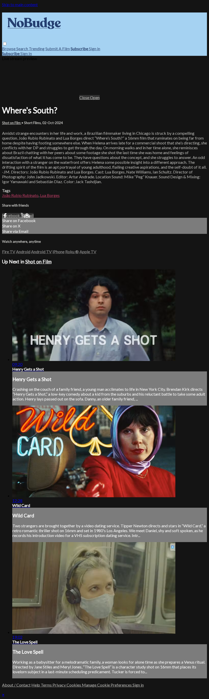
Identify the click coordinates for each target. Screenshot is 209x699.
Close (84, 97)
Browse (9, 48)
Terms (47, 684)
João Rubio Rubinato (20, 195)
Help (36, 684)
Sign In (26, 53)
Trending (37, 48)
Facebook (11, 215)
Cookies (74, 684)
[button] (4, 43)
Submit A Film (57, 48)
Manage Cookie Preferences (107, 684)
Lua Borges (50, 195)
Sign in (94, 48)
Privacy (60, 684)
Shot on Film (11, 123)
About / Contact (16, 684)
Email (29, 215)
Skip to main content (20, 4)
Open (95, 97)
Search (22, 48)
